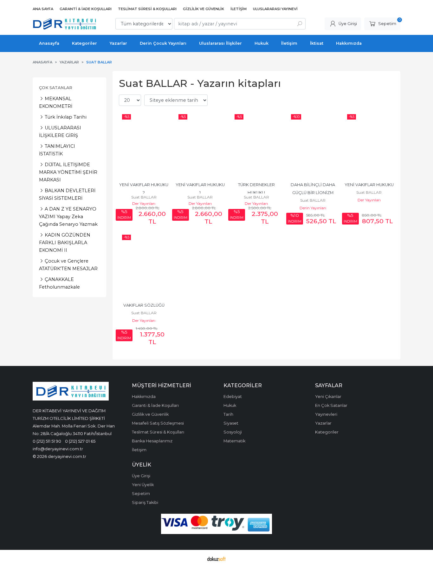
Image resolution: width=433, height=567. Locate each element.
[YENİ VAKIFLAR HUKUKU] (369, 144)
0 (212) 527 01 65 (80, 441)
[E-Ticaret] (216, 558)
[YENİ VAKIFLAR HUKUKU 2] (144, 144)
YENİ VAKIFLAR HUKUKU (369, 184)
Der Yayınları (143, 203)
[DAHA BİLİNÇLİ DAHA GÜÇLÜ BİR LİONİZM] (313, 144)
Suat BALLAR (144, 197)
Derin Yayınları (313, 207)
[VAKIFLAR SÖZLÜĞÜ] (144, 264)
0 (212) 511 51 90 (47, 441)
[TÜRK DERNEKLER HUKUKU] (256, 144)
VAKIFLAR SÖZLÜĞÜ (144, 305)
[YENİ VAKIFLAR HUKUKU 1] (200, 144)
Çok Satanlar (55, 87)
